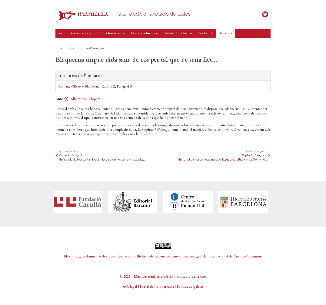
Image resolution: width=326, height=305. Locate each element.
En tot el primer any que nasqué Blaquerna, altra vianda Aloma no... (222, 159)
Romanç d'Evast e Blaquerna (78, 86)
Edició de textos (141, 35)
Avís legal (130, 286)
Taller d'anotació (92, 48)
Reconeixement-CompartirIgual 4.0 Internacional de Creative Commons (208, 256)
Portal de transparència (157, 286)
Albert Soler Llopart (85, 99)
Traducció (205, 33)
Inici (62, 33)
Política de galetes (190, 286)
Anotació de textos (178, 33)
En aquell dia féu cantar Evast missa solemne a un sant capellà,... (102, 159)
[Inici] (84, 15)
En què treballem (108, 35)
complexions (156, 125)
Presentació (78, 35)
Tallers (222, 35)
